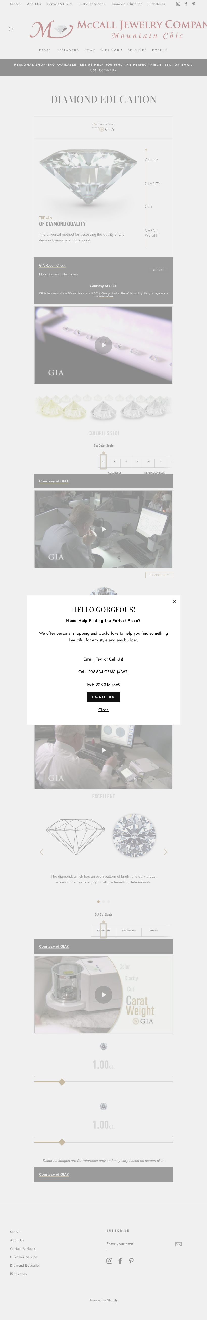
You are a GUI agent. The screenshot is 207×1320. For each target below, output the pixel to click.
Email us (103, 697)
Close (103, 710)
